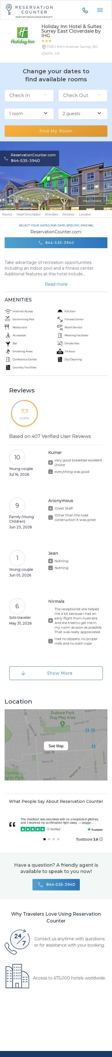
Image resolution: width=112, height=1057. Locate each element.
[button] (74, 51)
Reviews (69, 214)
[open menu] (100, 10)
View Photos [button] (92, 201)
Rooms (7, 214)
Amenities (51, 214)
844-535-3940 (25, 160)
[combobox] (29, 113)
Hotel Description (28, 214)
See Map (56, 746)
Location (85, 214)
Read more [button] (56, 284)
